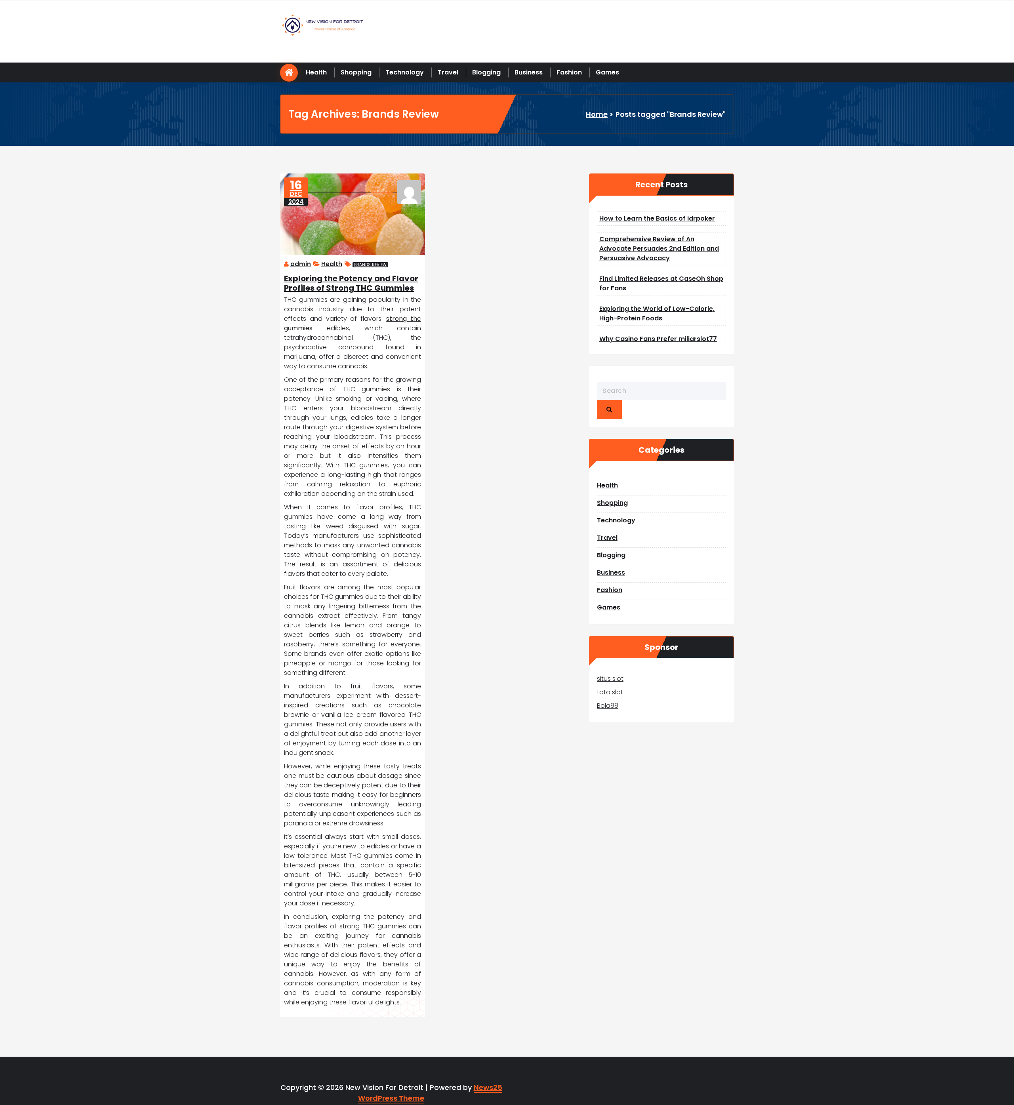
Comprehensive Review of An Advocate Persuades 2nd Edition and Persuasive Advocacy (659, 248)
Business (529, 72)
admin (300, 264)
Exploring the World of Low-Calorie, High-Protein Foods (657, 313)
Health (316, 72)
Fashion (569, 72)
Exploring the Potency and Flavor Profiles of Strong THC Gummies (351, 283)
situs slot (610, 678)
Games (607, 72)
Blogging (486, 72)
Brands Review (370, 264)
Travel (448, 72)
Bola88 (607, 705)
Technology (404, 72)
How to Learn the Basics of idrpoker (657, 218)
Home (597, 114)
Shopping (356, 72)
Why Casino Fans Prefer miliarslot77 (658, 338)
